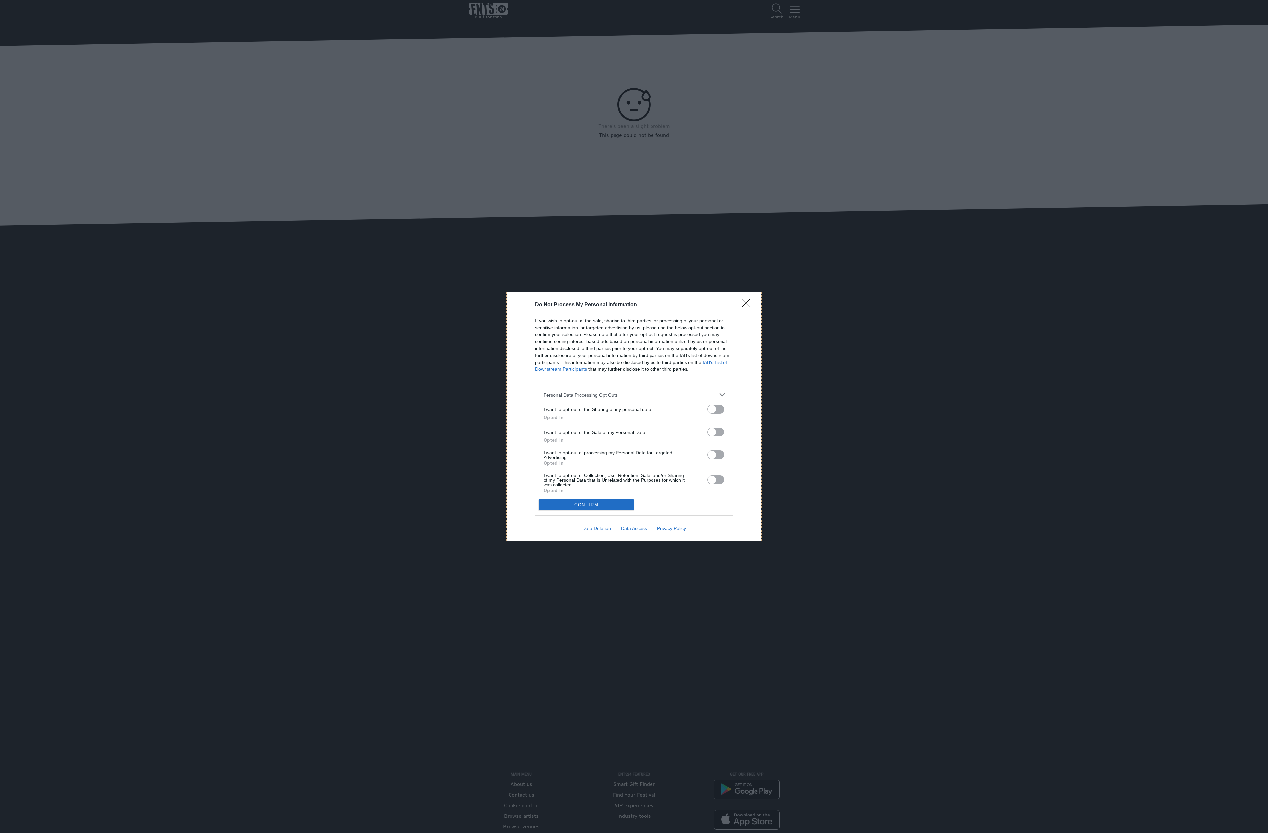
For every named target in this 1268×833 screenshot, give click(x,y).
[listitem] (634, 394)
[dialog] (634, 416)
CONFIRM (586, 505)
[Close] (748, 305)
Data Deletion (596, 528)
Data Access (634, 528)
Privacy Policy (671, 528)
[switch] (715, 409)
